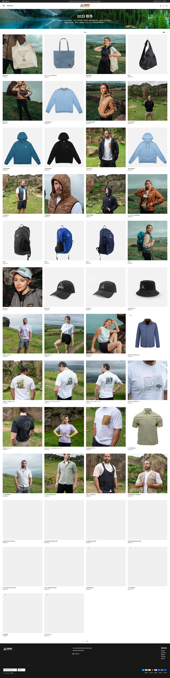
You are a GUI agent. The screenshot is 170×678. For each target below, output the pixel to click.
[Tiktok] (75, 345)
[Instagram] (72, 345)
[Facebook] (70, 345)
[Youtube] (74, 345)
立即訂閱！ (73, 341)
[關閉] (109, 328)
